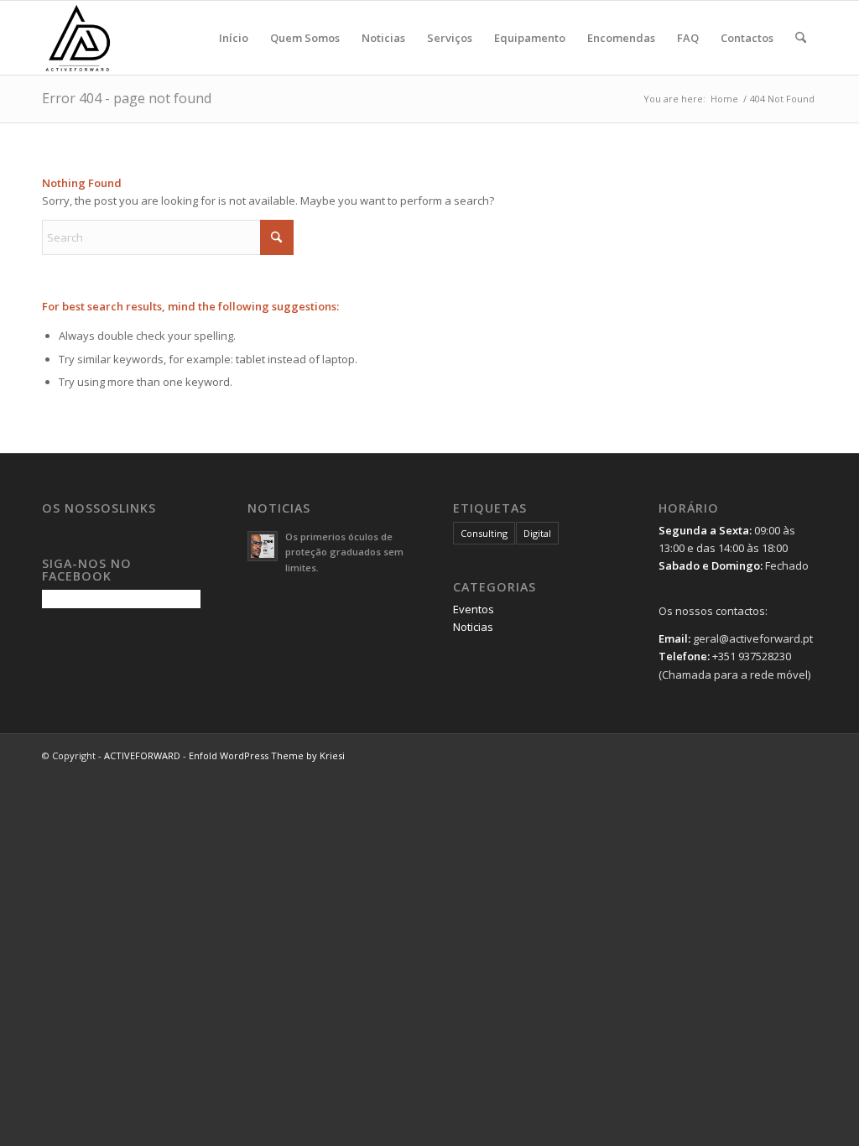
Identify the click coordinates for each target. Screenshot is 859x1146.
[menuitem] (233, 38)
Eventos (473, 609)
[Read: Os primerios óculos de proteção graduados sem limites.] (262, 546)
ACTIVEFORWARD (142, 755)
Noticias (473, 626)
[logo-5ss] (122, 38)
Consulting (484, 533)
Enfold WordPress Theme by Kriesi (267, 755)
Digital (537, 533)
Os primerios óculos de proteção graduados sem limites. (344, 552)
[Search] (800, 38)
